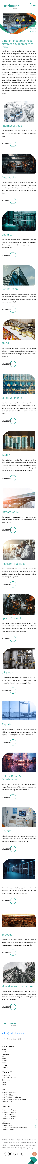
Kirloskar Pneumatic (9, 1112)
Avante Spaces (7, 1125)
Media (4, 1058)
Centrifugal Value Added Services (14, 1099)
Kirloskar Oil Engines (9, 1110)
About (4, 1052)
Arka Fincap (6, 1123)
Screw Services (7, 1101)
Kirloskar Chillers (8, 1119)
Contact (4, 1065)
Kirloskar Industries (9, 1116)
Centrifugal (6, 1076)
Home (4, 1050)
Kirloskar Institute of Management (14, 1127)
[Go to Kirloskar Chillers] (12, 6)
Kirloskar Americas (8, 1130)
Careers (4, 1061)
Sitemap (5, 1067)
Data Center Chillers (9, 1078)
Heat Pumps (6, 1080)
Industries (5, 1054)
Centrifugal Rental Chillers (11, 1097)
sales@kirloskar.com (13, 1033)
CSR (3, 1056)
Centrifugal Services (9, 1093)
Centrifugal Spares (8, 1095)
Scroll (4, 1084)
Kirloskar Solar (7, 1121)
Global (4, 1063)
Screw (4, 1082)
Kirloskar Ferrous (8, 1114)
